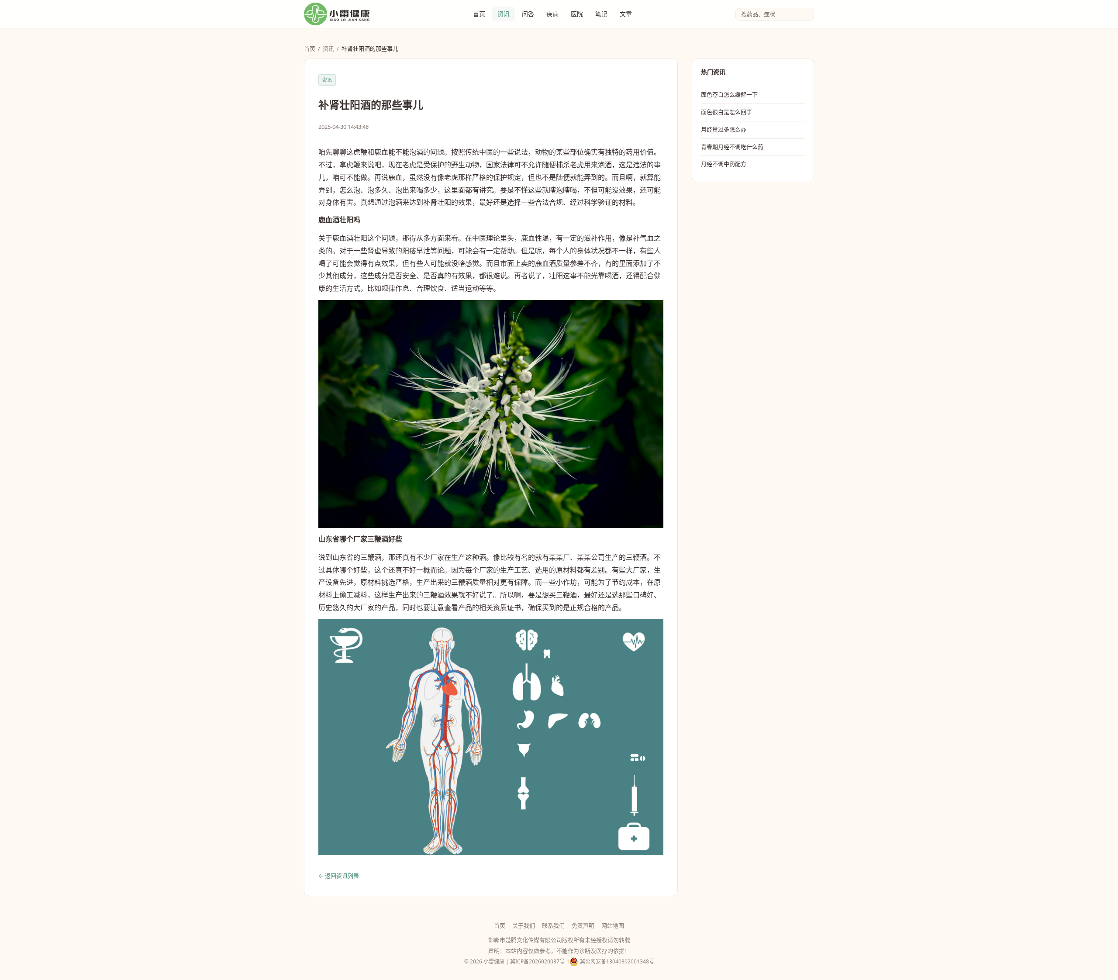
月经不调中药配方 (723, 164)
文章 (626, 14)
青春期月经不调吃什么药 (732, 147)
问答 (528, 14)
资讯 (503, 14)
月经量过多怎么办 (723, 129)
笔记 (601, 14)
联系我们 (553, 925)
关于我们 (523, 925)
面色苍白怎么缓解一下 (729, 94)
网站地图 (612, 925)
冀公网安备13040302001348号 (617, 961)
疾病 (552, 14)
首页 (479, 14)
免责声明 (583, 925)
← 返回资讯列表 (338, 876)
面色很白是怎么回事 (726, 112)
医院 (577, 14)
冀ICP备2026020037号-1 (539, 961)
